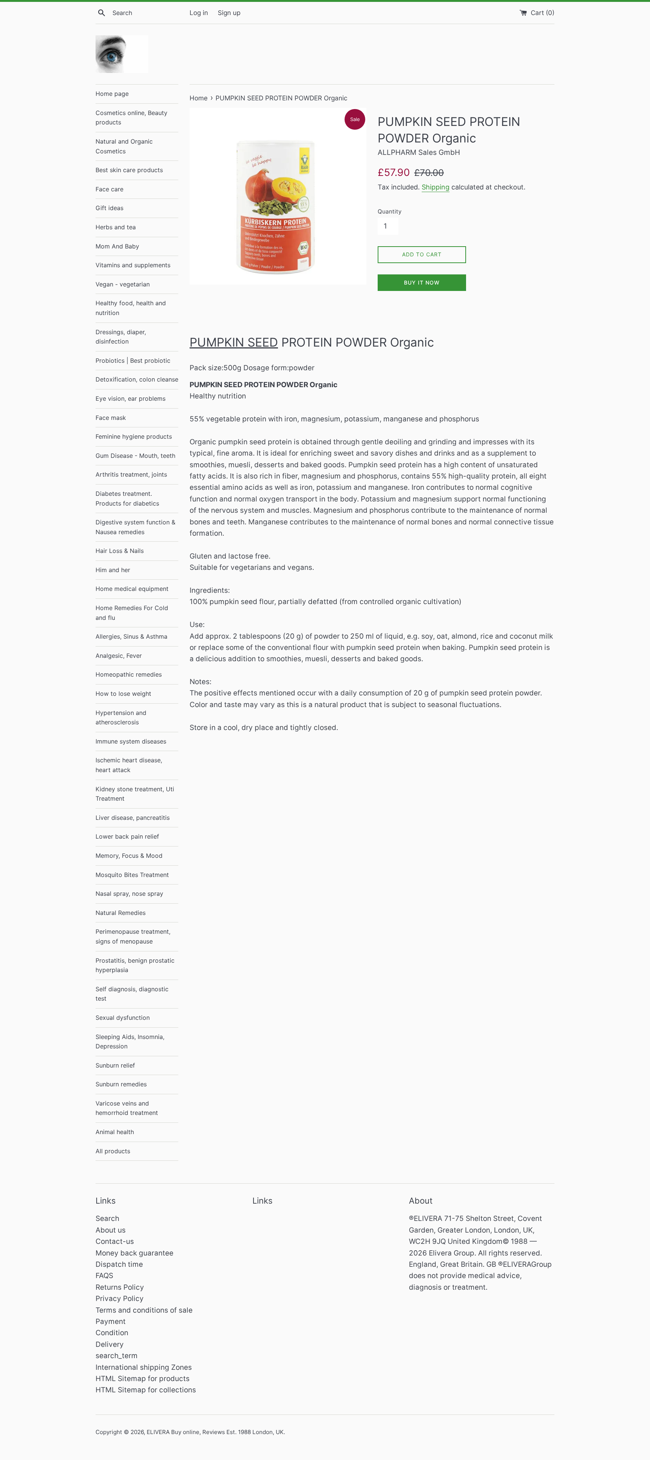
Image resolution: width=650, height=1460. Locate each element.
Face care (109, 189)
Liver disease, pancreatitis (133, 817)
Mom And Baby (117, 246)
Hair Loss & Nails (120, 550)
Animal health (115, 1132)
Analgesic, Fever (119, 655)
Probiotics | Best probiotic (133, 360)
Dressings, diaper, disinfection (121, 336)
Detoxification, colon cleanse (137, 379)
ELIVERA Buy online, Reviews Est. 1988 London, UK (215, 1432)
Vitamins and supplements (133, 265)
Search (107, 1218)
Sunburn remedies (121, 1084)
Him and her (113, 570)
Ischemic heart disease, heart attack (129, 765)
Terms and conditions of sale (144, 1310)
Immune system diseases (131, 741)
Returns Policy (120, 1287)
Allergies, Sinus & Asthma (131, 636)
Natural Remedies (121, 912)
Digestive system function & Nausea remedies (135, 527)
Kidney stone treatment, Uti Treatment (135, 794)
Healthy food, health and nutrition (131, 308)
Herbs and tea (116, 227)
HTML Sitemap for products (143, 1378)
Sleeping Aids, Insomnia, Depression (130, 1041)
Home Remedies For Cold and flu (132, 612)
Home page (112, 93)
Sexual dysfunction (123, 1017)
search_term (117, 1355)
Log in (199, 13)
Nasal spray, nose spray (129, 893)
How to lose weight (123, 693)
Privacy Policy (120, 1298)
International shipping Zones (144, 1367)
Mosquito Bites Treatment (132, 874)
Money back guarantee (134, 1253)
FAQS (104, 1275)
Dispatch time (119, 1264)
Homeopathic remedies (129, 674)
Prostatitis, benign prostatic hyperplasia (135, 965)
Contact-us (115, 1241)
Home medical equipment (132, 588)
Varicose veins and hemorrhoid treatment (127, 1108)
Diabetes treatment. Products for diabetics (127, 498)
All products (113, 1151)
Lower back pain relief (127, 836)
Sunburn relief (115, 1065)
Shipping (436, 187)
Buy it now (422, 282)
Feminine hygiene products (134, 436)
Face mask (111, 417)
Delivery (110, 1344)
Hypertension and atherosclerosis (121, 717)
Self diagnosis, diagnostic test (132, 994)
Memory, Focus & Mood (129, 855)
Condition (112, 1332)
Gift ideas (109, 208)
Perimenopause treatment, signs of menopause (133, 936)
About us (111, 1230)
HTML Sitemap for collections (146, 1390)
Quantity (389, 211)
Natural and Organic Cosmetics (124, 146)
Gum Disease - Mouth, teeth (135, 455)
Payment (111, 1321)
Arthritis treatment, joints (131, 474)
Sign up (229, 13)
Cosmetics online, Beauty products (131, 117)
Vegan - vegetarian (123, 284)
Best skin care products (129, 170)
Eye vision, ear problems (131, 398)
